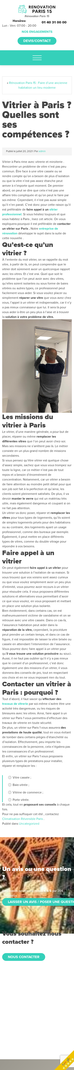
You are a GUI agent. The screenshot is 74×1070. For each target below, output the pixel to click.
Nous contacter (23, 957)
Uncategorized (29, 824)
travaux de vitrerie (15, 704)
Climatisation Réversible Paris (22, 819)
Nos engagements (37, 32)
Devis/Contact (37, 41)
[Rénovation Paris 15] (37, 9)
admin (42, 151)
